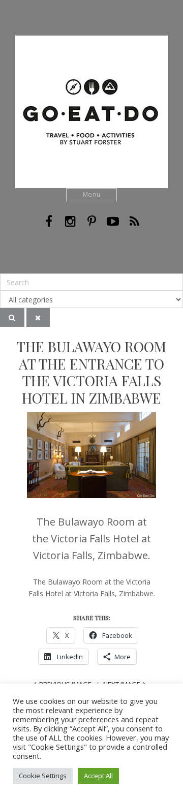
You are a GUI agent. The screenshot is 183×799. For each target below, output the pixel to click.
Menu (92, 194)
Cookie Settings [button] (43, 775)
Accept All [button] (98, 775)
